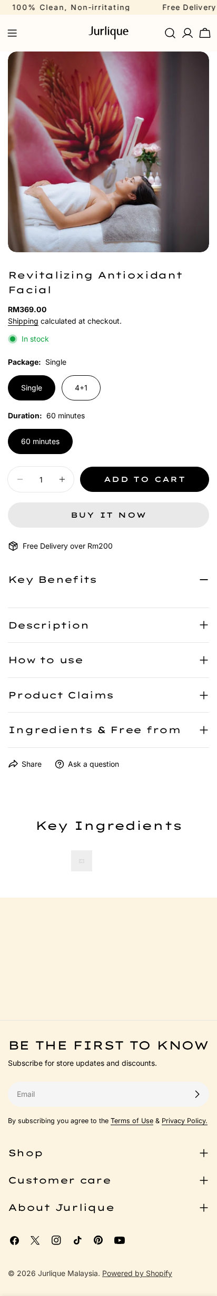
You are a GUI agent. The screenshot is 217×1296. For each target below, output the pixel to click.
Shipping (23, 320)
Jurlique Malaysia (68, 1273)
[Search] (170, 33)
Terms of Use (132, 1121)
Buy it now (109, 515)
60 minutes (40, 441)
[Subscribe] (197, 1094)
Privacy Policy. (185, 1121)
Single (31, 387)
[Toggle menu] (12, 33)
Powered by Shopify (137, 1273)
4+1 (81, 387)
